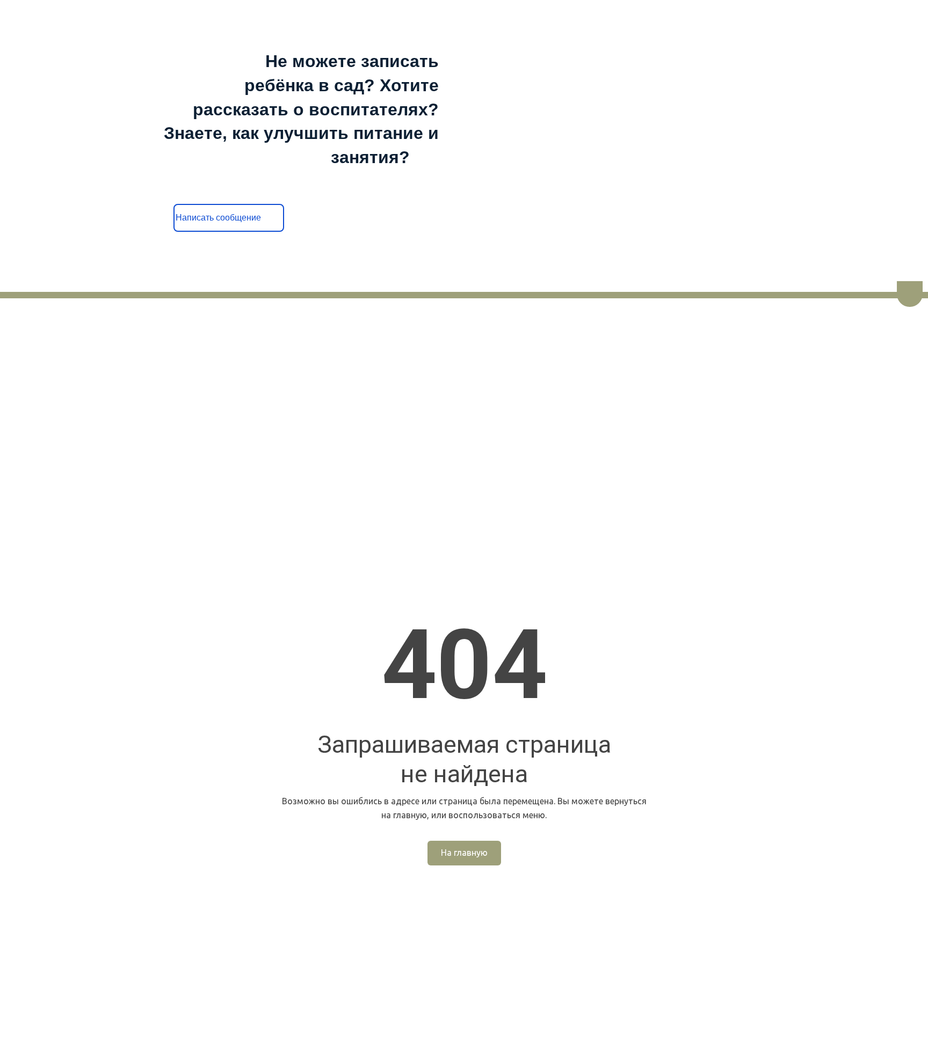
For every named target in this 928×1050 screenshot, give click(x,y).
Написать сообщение (229, 217)
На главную (464, 852)
